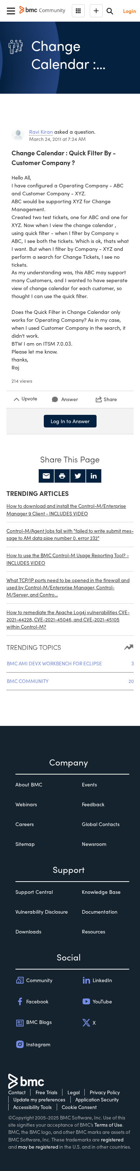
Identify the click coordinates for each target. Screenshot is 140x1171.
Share (110, 399)
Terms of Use (108, 1124)
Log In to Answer (70, 421)
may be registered (38, 1146)
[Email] (46, 476)
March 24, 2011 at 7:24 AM (57, 139)
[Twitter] (77, 476)
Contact (16, 1092)
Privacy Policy (105, 1092)
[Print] (62, 476)
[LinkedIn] (93, 476)
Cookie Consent (79, 1107)
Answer (69, 399)
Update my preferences (39, 1099)
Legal (73, 1092)
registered (112, 1139)
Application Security (97, 1099)
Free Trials (46, 1092)
